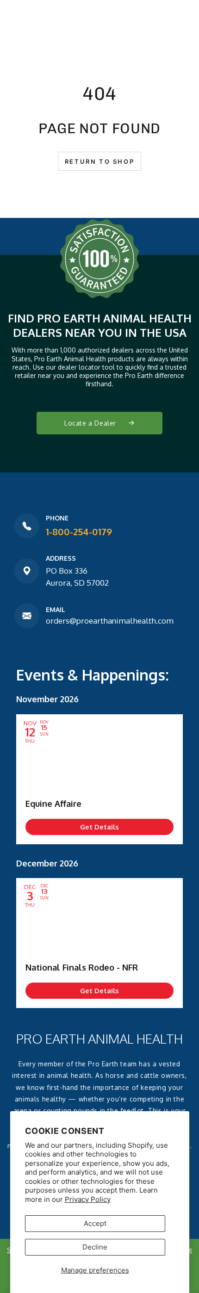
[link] (99, 827)
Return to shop (99, 161)
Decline (94, 1247)
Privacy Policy (88, 1199)
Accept (95, 1223)
